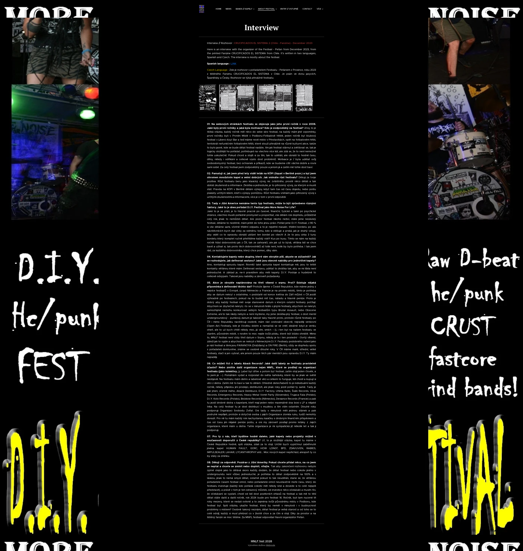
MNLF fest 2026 (261, 541)
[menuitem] (219, 8)
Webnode (270, 545)
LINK (233, 63)
